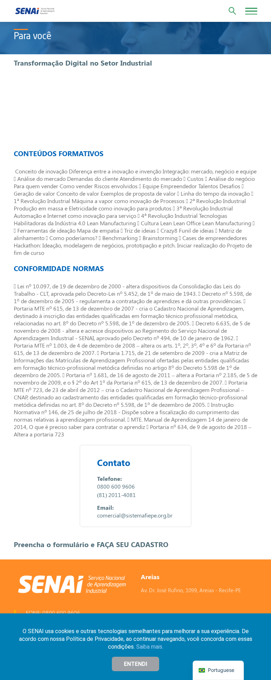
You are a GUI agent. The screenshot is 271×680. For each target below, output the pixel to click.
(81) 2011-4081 (116, 494)
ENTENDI (135, 664)
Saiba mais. (149, 646)
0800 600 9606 (116, 486)
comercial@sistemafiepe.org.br (135, 515)
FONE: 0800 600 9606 (53, 612)
